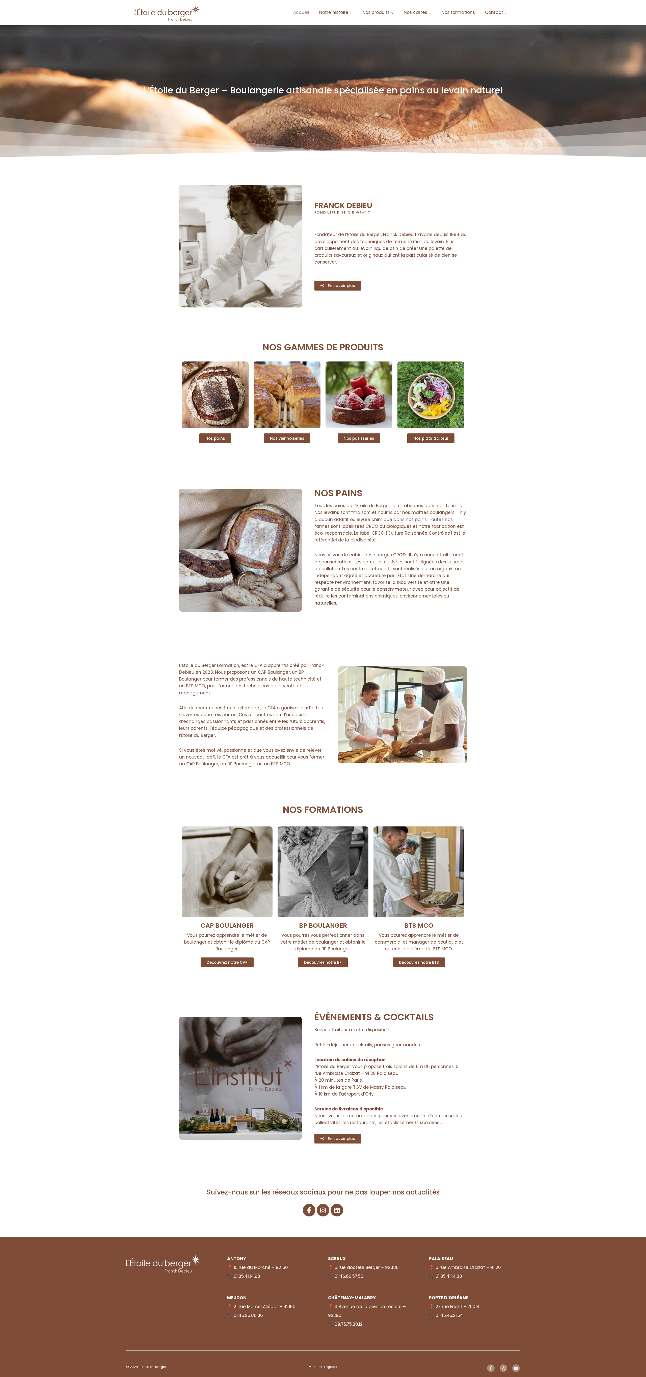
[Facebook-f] (309, 1210)
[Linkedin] (337, 1210)
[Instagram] (323, 1210)
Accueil (301, 12)
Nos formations (458, 12)
